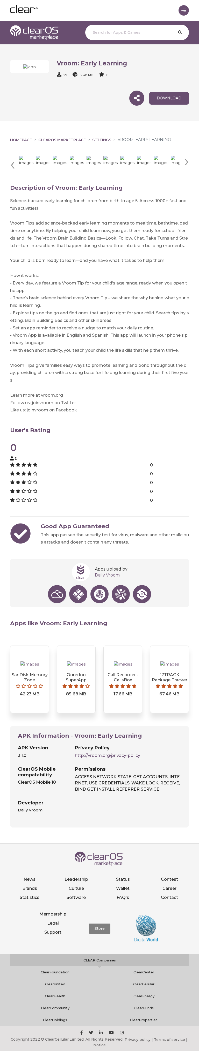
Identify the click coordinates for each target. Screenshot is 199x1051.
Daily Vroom (107, 575)
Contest (169, 879)
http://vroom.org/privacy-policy (107, 755)
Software (76, 897)
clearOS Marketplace (62, 140)
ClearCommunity (55, 1008)
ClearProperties (144, 1020)
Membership (52, 914)
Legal (53, 923)
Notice (99, 1045)
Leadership (76, 879)
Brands (29, 888)
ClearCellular (143, 984)
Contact (169, 897)
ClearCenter (143, 972)
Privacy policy (138, 1039)
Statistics (29, 897)
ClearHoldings (55, 1020)
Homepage (21, 140)
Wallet (123, 888)
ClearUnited (55, 984)
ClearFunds (144, 1008)
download (169, 98)
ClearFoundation (55, 972)
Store (100, 928)
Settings (101, 140)
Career (169, 888)
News (29, 879)
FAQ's (123, 897)
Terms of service (169, 1039)
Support (52, 932)
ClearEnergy (143, 996)
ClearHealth (55, 996)
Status (123, 879)
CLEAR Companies (99, 960)
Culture (76, 888)
